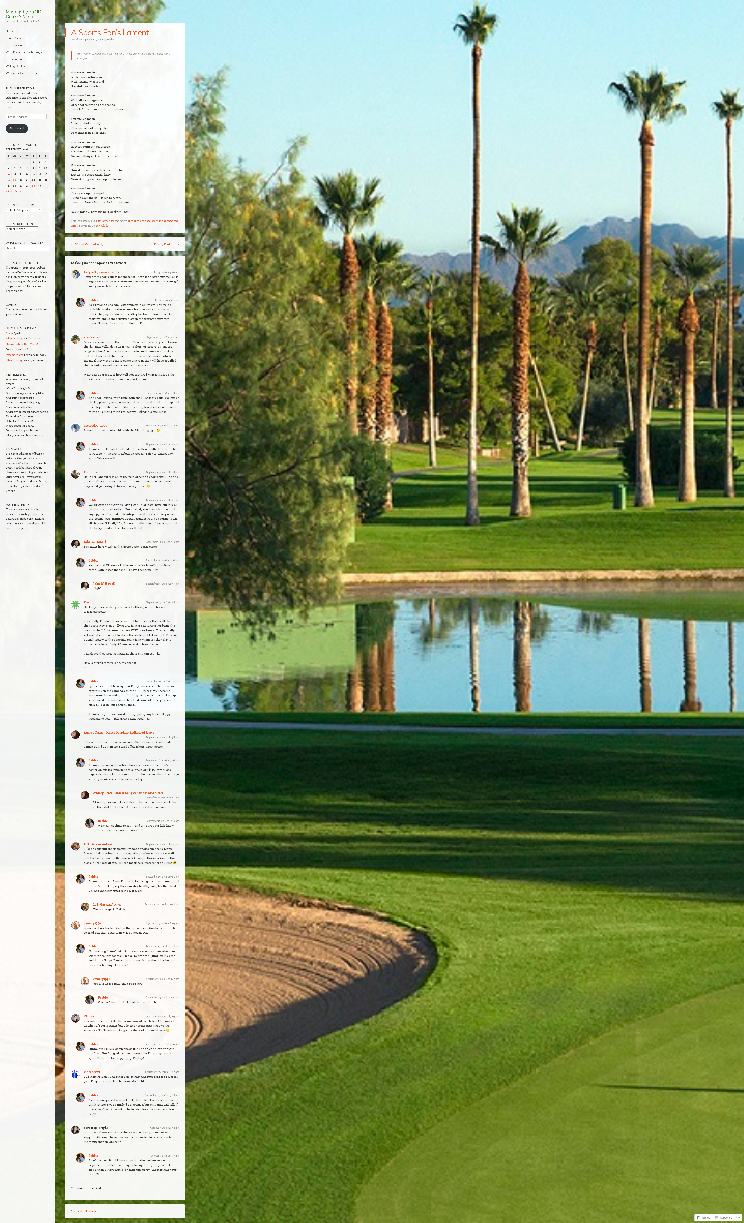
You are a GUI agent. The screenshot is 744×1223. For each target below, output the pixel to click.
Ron (87, 602)
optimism (145, 220)
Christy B (90, 1016)
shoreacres (92, 337)
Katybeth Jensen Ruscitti (101, 272)
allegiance (133, 220)
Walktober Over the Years (22, 73)
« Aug (9, 191)
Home (10, 31)
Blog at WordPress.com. (84, 1211)
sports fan (157, 220)
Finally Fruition (166, 244)
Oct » (17, 191)
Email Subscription (20, 88)
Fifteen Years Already (87, 244)
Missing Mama (14, 355)
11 (9, 173)
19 (14, 179)
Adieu (9, 333)
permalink (102, 225)
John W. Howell (95, 542)
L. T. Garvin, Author (98, 844)
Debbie (110, 39)
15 (33, 173)
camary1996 (92, 923)
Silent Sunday (14, 338)
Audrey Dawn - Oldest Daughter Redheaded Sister (119, 732)
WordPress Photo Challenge (24, 52)
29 (33, 185)
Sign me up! (17, 128)
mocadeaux (92, 1072)
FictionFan (91, 472)
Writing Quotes (15, 66)
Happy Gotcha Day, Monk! (22, 344)
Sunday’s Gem (15, 45)
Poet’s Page (13, 38)
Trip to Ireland (14, 59)
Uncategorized (106, 220)
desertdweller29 (95, 425)
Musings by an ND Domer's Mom (23, 14)
